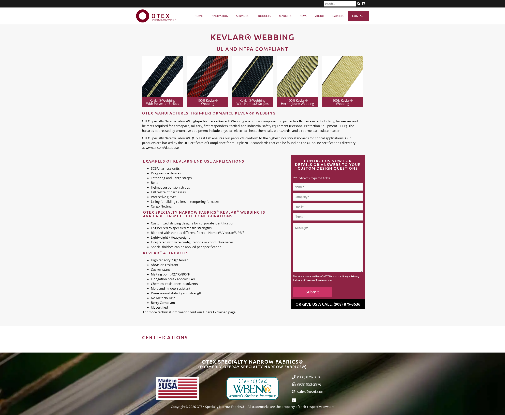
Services (242, 16)
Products (263, 16)
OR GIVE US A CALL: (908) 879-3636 (328, 304)
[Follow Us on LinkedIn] (363, 4)
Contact (358, 16)
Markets (285, 16)
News (303, 16)
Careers (338, 16)
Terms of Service (315, 280)
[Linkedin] (294, 400)
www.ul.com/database (162, 147)
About (320, 16)
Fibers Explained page (219, 312)
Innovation (219, 16)
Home (199, 16)
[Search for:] (340, 4)
